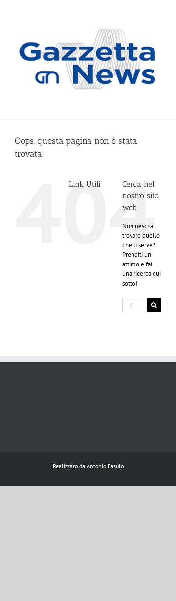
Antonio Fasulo (105, 466)
